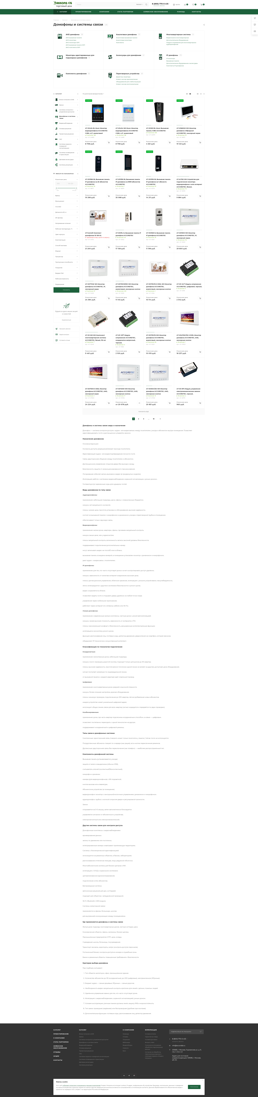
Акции (56, 1056)
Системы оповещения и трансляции (91, 1059)
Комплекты (120, 42)
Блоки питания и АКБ (86, 1034)
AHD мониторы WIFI (73, 42)
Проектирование (61, 1034)
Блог (124, 1051)
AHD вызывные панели (74, 38)
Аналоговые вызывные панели (126, 38)
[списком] (200, 93)
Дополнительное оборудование (177, 40)
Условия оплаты (150, 1034)
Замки (81, 1037)
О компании (59, 1038)
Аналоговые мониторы (124, 40)
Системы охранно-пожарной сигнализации (94, 1056)
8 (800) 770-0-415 (160, 4)
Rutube (134, 1075)
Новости (125, 1048)
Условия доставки (151, 1039)
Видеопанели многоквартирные (177, 38)
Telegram (129, 1075)
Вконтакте (124, 1075)
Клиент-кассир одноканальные (127, 79)
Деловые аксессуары (86, 1062)
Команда (126, 1034)
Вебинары (126, 1042)
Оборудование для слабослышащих (128, 81)
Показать (66, 290)
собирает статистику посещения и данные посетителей (82, 1085)
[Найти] (146, 4)
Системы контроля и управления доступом (93, 1039)
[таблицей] (204, 93)
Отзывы (56, 1052)
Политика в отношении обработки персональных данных (154, 1047)
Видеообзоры (127, 1045)
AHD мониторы (71, 40)
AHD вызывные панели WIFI (75, 45)
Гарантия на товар (151, 1037)
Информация (151, 1030)
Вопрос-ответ (149, 1042)
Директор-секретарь (123, 77)
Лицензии (126, 1039)
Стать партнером (61, 1042)
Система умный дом (86, 1065)
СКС (80, 1053)
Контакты (57, 1060)
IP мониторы (170, 58)
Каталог (57, 1030)
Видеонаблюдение (85, 1045)
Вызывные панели (172, 61)
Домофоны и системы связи (88, 1042)
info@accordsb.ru (178, 1045)
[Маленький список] (187, 93)
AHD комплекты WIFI (73, 47)
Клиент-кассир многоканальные (127, 84)
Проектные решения (86, 1051)
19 (153, 419)
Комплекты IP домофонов (175, 66)
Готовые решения (85, 1048)
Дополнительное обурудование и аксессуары (182, 63)
